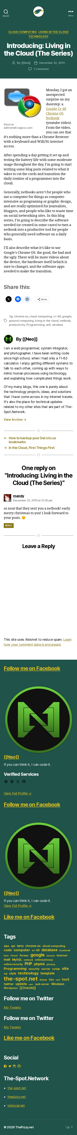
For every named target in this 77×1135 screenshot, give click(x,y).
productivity (17, 324)
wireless (57, 324)
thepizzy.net (16, 1097)
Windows (57, 984)
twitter (9, 984)
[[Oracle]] (27, 988)
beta (20, 946)
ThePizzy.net (24, 1127)
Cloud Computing (22, 31)
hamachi (51, 956)
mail (7, 959)
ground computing (21, 320)
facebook (64, 950)
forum (14, 955)
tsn (51, 979)
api (13, 946)
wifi (48, 324)
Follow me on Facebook (32, 668)
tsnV (58, 980)
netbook (65, 320)
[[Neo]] (25, 63)
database (49, 950)
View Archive (15, 419)
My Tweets (12, 1007)
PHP (28, 963)
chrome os (21, 316)
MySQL (17, 959)
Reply (8, 525)
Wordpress (11, 988)
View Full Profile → (18, 793)
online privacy (44, 959)
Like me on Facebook (29, 917)
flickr (6, 956)
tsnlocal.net (16, 1105)
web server (42, 984)
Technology (38, 36)
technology (28, 973)
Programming (35, 324)
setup (56, 969)
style (12, 973)
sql (5, 973)
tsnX (65, 979)
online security (13, 964)
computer (22, 950)
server (45, 969)
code (8, 950)
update (21, 984)
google (66, 316)
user (31, 984)
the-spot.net (21, 978)
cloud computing (40, 316)
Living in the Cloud (53, 31)
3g (11, 316)
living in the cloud (46, 320)
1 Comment (41, 69)
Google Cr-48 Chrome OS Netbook (56, 113)
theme (43, 979)
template (47, 973)
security (34, 969)
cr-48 (57, 316)
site (65, 968)
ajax (6, 946)
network (28, 959)
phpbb (39, 964)
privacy (51, 964)
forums (24, 955)
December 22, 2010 (52, 63)
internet (62, 955)
